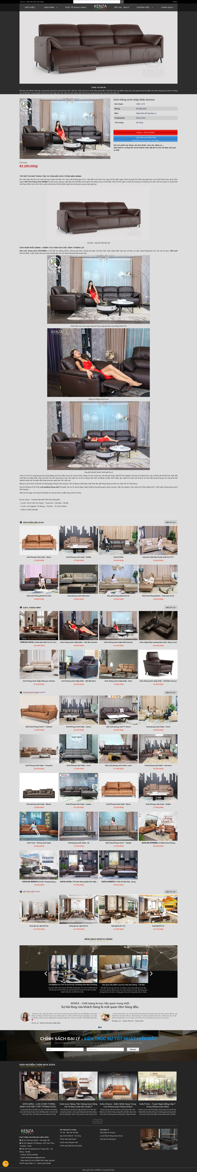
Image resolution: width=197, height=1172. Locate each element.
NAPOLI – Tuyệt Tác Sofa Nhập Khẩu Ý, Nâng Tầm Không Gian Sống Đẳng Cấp (39, 1105)
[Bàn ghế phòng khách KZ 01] (118, 579)
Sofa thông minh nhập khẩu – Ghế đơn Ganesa (158, 681)
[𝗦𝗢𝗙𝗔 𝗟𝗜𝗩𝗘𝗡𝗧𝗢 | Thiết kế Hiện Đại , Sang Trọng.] (118, 864)
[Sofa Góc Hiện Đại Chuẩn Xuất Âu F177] (158, 540)
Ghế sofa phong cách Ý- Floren (118, 727)
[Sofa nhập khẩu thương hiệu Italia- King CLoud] (158, 625)
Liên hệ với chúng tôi (108, 1139)
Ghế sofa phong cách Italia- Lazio (118, 765)
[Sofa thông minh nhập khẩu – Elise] (118, 664)
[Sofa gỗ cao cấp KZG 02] (38, 909)
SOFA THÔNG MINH (32, 607)
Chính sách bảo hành (68, 1139)
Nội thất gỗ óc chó (31, 892)
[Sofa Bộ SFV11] (158, 909)
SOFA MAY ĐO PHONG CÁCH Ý (34, 692)
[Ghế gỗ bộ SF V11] (118, 909)
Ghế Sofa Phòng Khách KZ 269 (39, 596)
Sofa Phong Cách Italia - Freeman (38, 765)
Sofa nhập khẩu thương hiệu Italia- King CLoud (158, 642)
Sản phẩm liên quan (33, 522)
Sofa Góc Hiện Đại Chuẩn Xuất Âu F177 (158, 557)
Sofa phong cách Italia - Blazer (38, 804)
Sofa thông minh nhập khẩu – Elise (118, 681)
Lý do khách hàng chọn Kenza (111, 1136)
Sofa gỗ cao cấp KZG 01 (78, 926)
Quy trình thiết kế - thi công (70, 1136)
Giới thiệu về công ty (107, 1132)
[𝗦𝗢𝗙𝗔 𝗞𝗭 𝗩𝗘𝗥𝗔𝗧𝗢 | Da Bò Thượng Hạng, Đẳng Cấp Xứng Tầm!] (38, 864)
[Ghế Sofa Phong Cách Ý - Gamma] (38, 710)
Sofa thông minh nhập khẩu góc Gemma (39, 681)
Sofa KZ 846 (118, 557)
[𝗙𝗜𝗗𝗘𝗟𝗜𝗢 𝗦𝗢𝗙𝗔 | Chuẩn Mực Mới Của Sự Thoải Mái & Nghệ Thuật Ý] (38, 625)
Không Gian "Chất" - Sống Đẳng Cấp (123, 985)
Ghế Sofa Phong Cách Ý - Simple (118, 843)
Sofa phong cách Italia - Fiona (158, 727)
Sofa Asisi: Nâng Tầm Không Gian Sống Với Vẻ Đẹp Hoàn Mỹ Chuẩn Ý (118, 1105)
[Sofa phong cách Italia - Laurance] (158, 748)
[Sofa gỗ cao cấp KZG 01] (78, 909)
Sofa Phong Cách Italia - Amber (78, 804)
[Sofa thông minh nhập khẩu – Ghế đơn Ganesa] (158, 664)
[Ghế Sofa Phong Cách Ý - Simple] (118, 826)
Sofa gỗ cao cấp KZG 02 (38, 926)
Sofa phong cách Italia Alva (79, 596)
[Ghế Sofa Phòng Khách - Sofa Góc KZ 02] (158, 579)
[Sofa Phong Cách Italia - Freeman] (38, 748)
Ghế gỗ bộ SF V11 (118, 926)
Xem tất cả (170, 522)
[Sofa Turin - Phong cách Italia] (38, 826)
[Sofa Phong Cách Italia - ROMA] (78, 540)
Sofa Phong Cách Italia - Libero (78, 727)
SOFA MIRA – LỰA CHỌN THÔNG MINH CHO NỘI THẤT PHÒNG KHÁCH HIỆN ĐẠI (78, 1107)
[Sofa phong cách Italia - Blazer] (38, 787)
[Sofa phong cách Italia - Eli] (78, 826)
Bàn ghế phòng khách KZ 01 (118, 596)
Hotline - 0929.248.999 (145, 132)
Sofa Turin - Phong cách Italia (39, 843)
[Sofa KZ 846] (118, 540)
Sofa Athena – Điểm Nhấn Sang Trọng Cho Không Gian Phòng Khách (157, 1105)
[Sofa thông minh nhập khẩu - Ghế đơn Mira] (78, 664)
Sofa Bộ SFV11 (158, 926)
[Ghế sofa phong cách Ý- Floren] (118, 710)
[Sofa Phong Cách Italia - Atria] (78, 748)
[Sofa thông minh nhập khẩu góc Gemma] (38, 664)
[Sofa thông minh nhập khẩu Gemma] (118, 625)
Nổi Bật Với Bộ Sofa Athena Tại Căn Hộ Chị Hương (73, 985)
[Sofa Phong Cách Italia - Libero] (78, 710)
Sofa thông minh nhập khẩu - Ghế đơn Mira (78, 681)
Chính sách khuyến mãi (69, 1142)
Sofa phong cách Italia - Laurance (158, 765)
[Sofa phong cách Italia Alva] (78, 579)
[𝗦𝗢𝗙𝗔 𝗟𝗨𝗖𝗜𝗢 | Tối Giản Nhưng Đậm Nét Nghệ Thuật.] (78, 864)
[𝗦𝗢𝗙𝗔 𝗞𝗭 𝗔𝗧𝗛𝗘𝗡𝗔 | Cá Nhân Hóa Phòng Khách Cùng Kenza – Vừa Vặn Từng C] (158, 826)
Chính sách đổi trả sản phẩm (71, 1146)
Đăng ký (133, 1049)
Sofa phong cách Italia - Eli (78, 843)
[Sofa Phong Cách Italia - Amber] (78, 787)
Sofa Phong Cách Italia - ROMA (78, 557)
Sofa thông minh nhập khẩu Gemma (118, 642)
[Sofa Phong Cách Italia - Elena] (38, 540)
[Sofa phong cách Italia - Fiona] (158, 710)
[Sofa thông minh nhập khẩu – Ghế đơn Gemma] (78, 625)
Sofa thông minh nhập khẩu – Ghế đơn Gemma (78, 642)
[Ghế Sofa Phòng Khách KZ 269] (38, 579)
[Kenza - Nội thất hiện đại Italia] (100, 7)
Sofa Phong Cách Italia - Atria (79, 765)
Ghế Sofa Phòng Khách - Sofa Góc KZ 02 (158, 596)
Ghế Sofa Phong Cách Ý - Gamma (39, 727)
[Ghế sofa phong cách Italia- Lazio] (118, 748)
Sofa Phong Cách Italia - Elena (39, 557)
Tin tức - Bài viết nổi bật (69, 1132)
